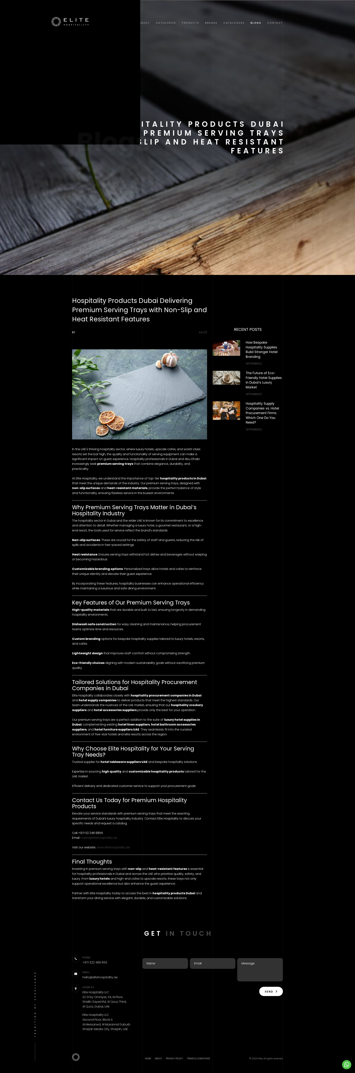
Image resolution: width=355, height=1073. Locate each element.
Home (148, 1058)
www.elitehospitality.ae (113, 847)
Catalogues (234, 23)
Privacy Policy (174, 1058)
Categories (166, 23)
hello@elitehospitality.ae (100, 977)
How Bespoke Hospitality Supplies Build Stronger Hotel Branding (262, 349)
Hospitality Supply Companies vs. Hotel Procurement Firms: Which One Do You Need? (262, 413)
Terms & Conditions (198, 1058)
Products (190, 23)
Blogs (256, 23)
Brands (211, 23)
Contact (275, 23)
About (144, 23)
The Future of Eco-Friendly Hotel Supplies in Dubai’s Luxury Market (264, 380)
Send (269, 991)
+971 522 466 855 (94, 962)
